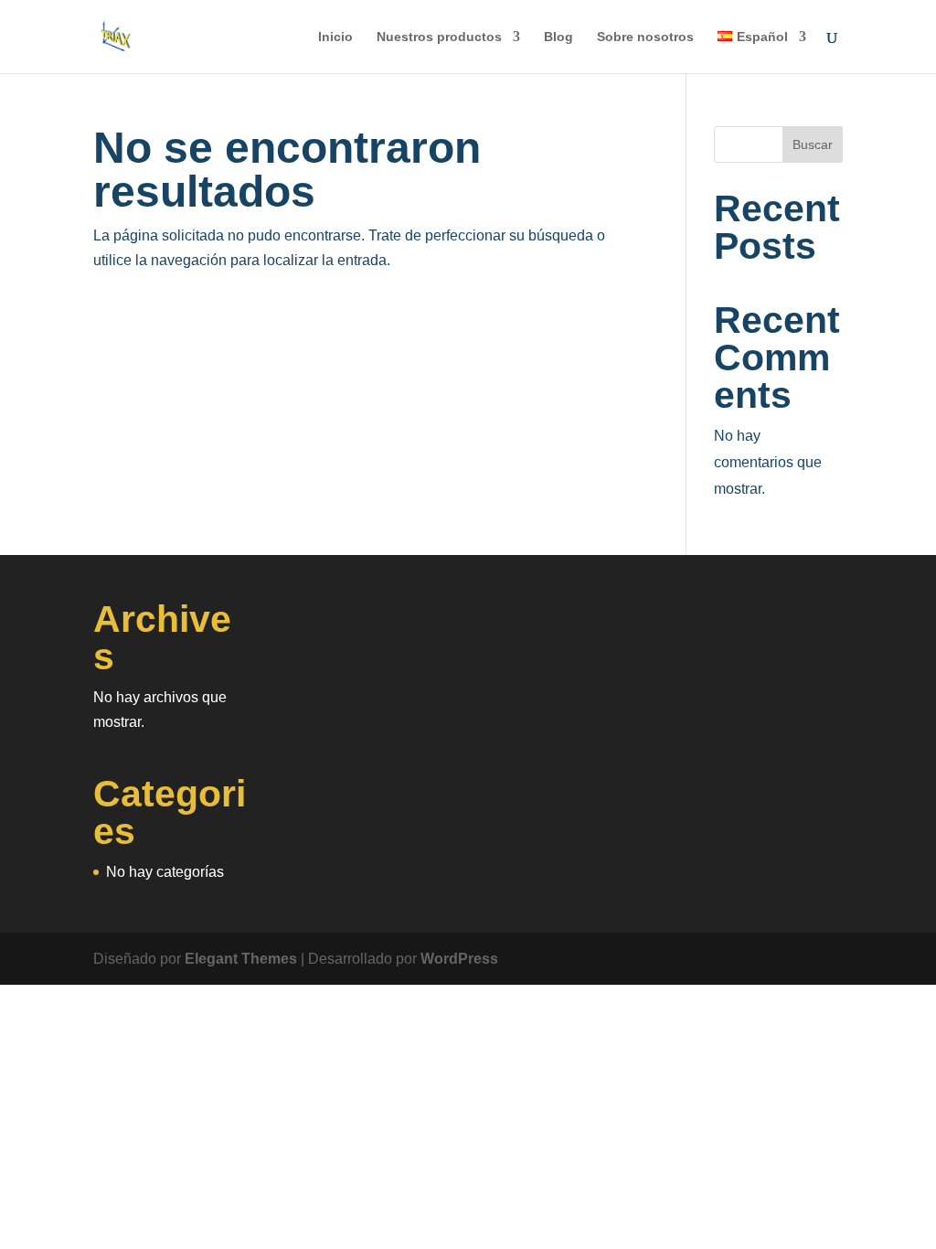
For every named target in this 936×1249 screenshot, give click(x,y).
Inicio (335, 37)
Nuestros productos (439, 37)
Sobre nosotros (645, 37)
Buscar (812, 144)
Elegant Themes (241, 958)
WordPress (459, 958)
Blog (558, 37)
